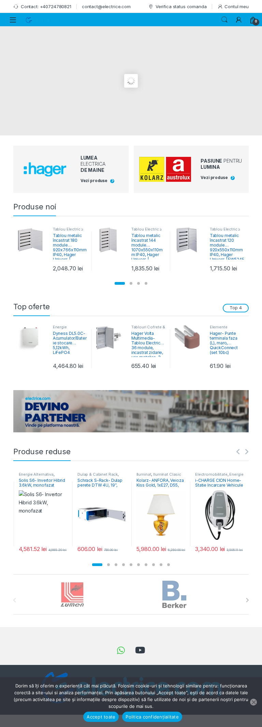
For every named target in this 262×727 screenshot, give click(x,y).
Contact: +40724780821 (46, 6)
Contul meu (236, 6)
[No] (253, 702)
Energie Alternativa (63, 329)
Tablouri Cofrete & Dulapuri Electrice (148, 329)
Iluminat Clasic (167, 474)
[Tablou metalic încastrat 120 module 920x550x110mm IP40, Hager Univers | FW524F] (190, 239)
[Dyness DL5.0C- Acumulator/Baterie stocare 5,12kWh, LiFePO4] (33, 337)
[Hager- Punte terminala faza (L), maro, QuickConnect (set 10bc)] (190, 337)
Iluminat (143, 474)
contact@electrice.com (106, 6)
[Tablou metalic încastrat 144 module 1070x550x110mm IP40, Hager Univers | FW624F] (111, 239)
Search (224, 20)
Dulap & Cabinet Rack (97, 474)
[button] (120, 283)
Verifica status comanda (181, 6)
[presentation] (247, 600)
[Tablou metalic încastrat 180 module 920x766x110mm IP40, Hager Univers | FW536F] (33, 239)
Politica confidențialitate (152, 716)
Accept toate (101, 716)
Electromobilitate (211, 474)
